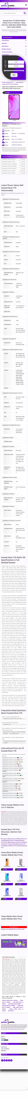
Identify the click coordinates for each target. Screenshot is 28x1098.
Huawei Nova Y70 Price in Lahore (8, 161)
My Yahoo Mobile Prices (8, 82)
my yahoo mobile (22, 987)
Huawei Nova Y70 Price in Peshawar (9, 168)
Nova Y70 (7, 845)
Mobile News (3, 1050)
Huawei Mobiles (20, 82)
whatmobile (10, 993)
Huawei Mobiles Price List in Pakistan (12, 806)
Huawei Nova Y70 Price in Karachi (8, 159)
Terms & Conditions (5, 1049)
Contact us (3, 1038)
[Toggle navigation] (26, 5)
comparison (5, 838)
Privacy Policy (4, 1047)
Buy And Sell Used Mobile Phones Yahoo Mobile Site (14, 986)
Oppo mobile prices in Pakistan (14, 1003)
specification (23, 845)
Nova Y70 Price (14, 845)
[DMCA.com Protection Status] (4, 1040)
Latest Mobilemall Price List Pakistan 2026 (15, 929)
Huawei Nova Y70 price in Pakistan (17, 842)
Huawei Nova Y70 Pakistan (13, 840)
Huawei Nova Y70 (13, 838)
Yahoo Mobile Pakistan (12, 1029)
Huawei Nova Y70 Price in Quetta (8, 170)
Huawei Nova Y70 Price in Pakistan (10, 84)
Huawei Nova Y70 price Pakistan (8, 844)
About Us (3, 1036)
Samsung (4, 583)
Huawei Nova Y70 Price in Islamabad (9, 166)
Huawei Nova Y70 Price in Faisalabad (9, 164)
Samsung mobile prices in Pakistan (10, 1000)
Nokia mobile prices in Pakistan (8, 1005)
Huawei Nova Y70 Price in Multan (8, 173)
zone (2, 847)
